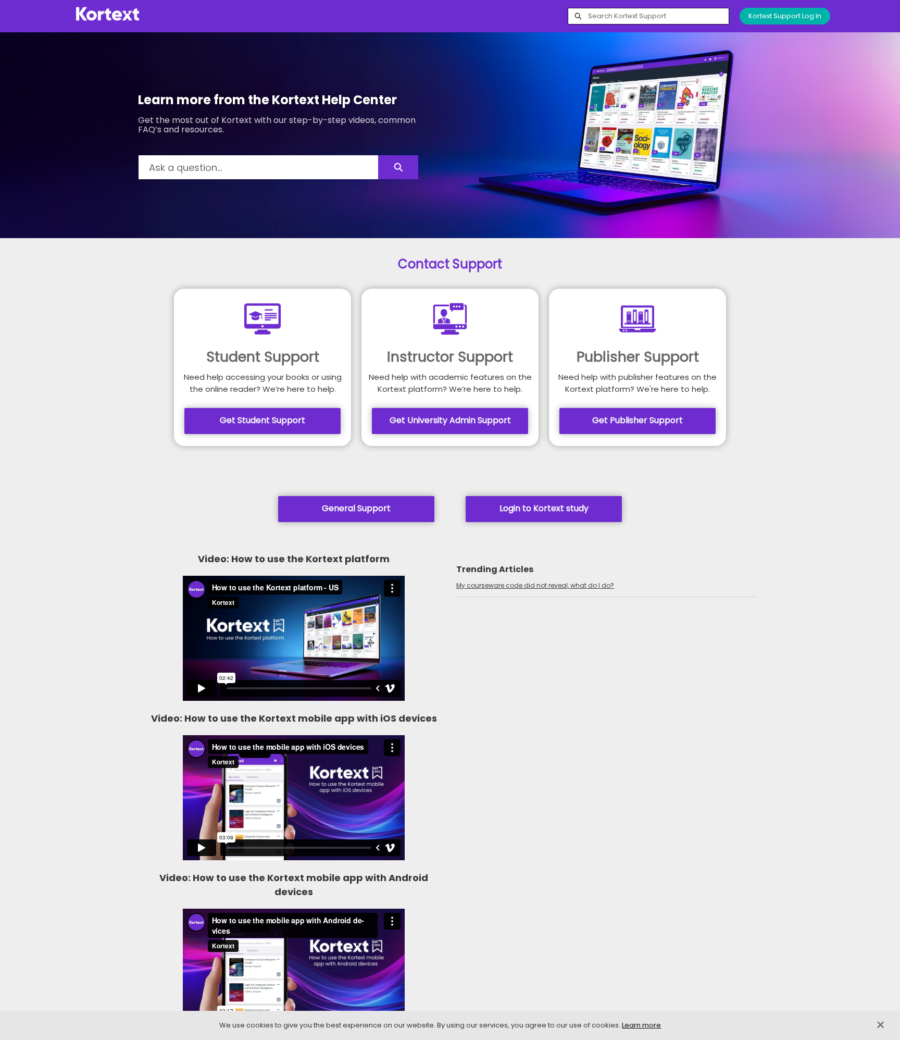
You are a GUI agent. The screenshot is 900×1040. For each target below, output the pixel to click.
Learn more (641, 1025)
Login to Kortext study (544, 508)
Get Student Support (262, 420)
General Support (356, 508)
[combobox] (658, 16)
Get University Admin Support (450, 420)
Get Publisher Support (637, 420)
